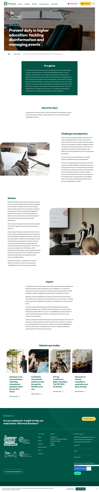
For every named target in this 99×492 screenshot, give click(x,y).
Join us (39, 450)
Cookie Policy (23, 489)
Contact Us (87, 3)
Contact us (40, 453)
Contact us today (87, 418)
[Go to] (9, 54)
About (39, 437)
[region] (49, 489)
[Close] (96, 488)
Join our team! (73, 3)
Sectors (20, 4)
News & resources (44, 4)
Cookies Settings (70, 489)
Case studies (54, 4)
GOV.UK (41, 293)
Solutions (27, 4)
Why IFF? (34, 4)
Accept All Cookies (80, 489)
